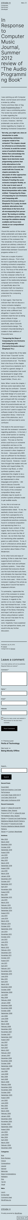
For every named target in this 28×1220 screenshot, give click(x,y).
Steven (3, 818)
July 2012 (4, 939)
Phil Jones (4, 823)
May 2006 (4, 1076)
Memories (4, 1171)
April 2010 (4, 981)
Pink (2, 1179)
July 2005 (4, 1100)
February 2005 (6, 1113)
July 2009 (4, 995)
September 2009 (6, 992)
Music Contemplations (8, 1174)
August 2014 (5, 913)
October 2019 (5, 847)
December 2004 (6, 1119)
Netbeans (4, 1176)
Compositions (5, 1163)
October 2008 (5, 1010)
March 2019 (5, 863)
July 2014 (4, 916)
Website (4, 708)
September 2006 (6, 1066)
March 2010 (5, 984)
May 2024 (4, 839)
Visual (3, 1184)
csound (3, 1166)
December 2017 (6, 879)
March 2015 (5, 902)
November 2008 (6, 1008)
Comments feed (6, 1197)
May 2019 (4, 860)
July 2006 (4, 1071)
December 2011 (6, 952)
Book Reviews (5, 1158)
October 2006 (5, 1063)
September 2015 (6, 897)
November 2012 (6, 934)
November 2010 (6, 971)
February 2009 (6, 1000)
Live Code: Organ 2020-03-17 (11, 795)
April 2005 (4, 1108)
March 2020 (5, 842)
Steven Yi (6, 3)
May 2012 (4, 945)
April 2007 (4, 1047)
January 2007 (5, 1055)
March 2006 (5, 1082)
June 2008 (4, 1018)
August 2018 (5, 868)
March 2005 (5, 1111)
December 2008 (6, 1005)
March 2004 (5, 1142)
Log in (3, 1192)
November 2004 (6, 1121)
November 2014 (6, 908)
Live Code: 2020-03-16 (8, 797)
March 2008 (5, 1024)
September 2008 (6, 1013)
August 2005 (5, 1098)
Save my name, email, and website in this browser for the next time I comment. (15, 720)
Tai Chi (3, 1182)
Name (3, 689)
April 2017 (4, 887)
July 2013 (4, 931)
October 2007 (5, 1034)
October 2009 (5, 989)
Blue (2, 1155)
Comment (5, 670)
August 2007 (5, 1039)
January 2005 (5, 1116)
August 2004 (5, 1129)
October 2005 (5, 1092)
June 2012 (4, 942)
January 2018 (5, 876)
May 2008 (4, 1021)
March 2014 (5, 921)
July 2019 (4, 855)
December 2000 (6, 1148)
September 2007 (6, 1037)
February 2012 (6, 950)
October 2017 (5, 881)
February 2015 (6, 905)
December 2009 (6, 987)
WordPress (18, 1213)
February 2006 (6, 1084)
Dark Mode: (21, 1218)
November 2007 (6, 1032)
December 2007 (6, 1029)
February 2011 (5, 968)
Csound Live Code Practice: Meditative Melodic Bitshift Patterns (13, 826)
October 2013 (5, 926)
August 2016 (5, 892)
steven (5, 646)
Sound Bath (5, 787)
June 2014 (4, 918)
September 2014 (6, 910)
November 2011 (6, 955)
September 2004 (6, 1127)
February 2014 (6, 923)
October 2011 (5, 958)
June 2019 (4, 858)
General (13, 649)
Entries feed (5, 1195)
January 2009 (5, 1003)
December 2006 (6, 1058)
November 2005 (6, 1090)
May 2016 (4, 894)
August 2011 (5, 960)
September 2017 (6, 884)
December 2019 (6, 844)
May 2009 (4, 997)
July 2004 (4, 1132)
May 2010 (4, 979)
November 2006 (6, 1061)
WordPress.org (6, 1200)
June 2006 (4, 1074)
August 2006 (5, 1068)
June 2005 (4, 1103)
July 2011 (4, 963)
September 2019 (6, 850)
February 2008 (6, 1026)
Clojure (3, 1161)
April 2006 (4, 1079)
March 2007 (5, 1050)
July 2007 (4, 1042)
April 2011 (4, 966)
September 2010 (6, 974)
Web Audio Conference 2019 (10, 800)
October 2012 (5, 937)
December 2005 (6, 1087)
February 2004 (6, 1145)
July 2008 (4, 1016)
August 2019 (5, 852)
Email (3, 699)
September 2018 (6, 865)
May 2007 (4, 1045)
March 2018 (5, 873)
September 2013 (6, 929)
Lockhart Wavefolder (15, 831)
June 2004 (4, 1134)
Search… (4, 766)
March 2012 (5, 947)
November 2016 (6, 889)
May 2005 (4, 1105)
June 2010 (4, 976)
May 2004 (4, 1137)
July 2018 (4, 871)
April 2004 (4, 1140)
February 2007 (6, 1053)
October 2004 (5, 1124)
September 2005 (6, 1095)
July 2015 (4, 900)
